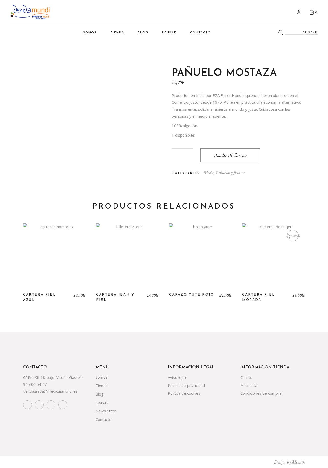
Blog (100, 394)
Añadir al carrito (230, 155)
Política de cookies (184, 393)
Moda (208, 172)
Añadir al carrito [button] (54, 258)
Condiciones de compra (260, 393)
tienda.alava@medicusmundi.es (50, 391)
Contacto (103, 419)
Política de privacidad (186, 385)
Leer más (273, 258)
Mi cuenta (248, 385)
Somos (102, 377)
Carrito (246, 377)
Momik (298, 462)
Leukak (102, 402)
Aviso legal (177, 377)
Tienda (102, 385)
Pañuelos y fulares (230, 172)
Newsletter (106, 410)
